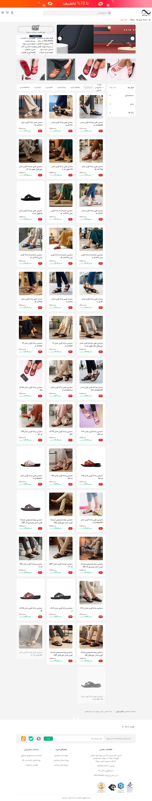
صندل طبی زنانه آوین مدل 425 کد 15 (31, 300)
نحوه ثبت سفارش (61, 755)
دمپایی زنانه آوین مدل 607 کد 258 (92, 433)
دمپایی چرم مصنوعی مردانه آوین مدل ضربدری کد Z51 (92, 565)
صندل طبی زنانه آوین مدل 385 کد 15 (92, 168)
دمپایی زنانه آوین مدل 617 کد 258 (61, 433)
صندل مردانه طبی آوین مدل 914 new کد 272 (91, 388)
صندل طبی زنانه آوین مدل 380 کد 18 (31, 123)
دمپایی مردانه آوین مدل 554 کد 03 (61, 565)
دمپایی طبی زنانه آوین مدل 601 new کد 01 (62, 388)
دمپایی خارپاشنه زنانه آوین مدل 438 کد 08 (31, 256)
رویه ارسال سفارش (61, 760)
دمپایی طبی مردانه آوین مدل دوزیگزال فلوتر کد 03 (30, 168)
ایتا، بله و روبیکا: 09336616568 (106, 775)
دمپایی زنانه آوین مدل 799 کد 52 (31, 433)
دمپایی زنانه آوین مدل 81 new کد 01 (62, 344)
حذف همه (112, 87)
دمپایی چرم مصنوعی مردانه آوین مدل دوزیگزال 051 (92, 653)
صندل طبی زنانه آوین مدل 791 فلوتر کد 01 (62, 168)
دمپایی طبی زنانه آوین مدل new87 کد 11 (31, 477)
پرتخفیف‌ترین (25, 87)
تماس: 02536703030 (105, 766)
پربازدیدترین (61, 87)
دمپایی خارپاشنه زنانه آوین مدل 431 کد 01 (92, 256)
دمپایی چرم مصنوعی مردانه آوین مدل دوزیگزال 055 (61, 521)
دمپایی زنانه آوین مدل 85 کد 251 (30, 388)
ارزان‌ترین (37, 87)
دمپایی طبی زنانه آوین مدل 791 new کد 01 (92, 698)
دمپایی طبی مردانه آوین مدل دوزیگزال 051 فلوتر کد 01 (91, 344)
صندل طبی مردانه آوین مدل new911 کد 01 (91, 123)
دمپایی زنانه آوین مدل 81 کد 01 (61, 609)
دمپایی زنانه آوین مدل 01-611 (91, 608)
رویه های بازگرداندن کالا (31, 760)
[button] (60, 38)
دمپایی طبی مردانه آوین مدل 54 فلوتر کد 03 (30, 653)
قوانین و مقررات (31, 765)
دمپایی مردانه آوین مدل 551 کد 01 (31, 565)
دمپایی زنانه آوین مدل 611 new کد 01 (32, 344)
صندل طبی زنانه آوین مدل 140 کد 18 (92, 212)
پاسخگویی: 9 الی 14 (105, 771)
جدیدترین (88, 87)
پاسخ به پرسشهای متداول (31, 755)
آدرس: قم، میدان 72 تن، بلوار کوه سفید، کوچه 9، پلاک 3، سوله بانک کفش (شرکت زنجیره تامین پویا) (105, 758)
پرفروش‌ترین (75, 87)
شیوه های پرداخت (61, 765)
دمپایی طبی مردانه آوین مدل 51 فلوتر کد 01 (30, 212)
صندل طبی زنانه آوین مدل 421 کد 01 (62, 300)
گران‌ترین (49, 87)
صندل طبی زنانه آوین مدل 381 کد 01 (62, 123)
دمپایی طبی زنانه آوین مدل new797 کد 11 (92, 521)
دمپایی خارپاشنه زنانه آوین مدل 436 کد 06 (62, 212)
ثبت (48, 738)
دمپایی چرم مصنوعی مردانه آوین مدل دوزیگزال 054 (61, 653)
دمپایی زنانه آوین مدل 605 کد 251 (92, 477)
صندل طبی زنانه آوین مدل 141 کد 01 (92, 300)
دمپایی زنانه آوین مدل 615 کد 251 (62, 477)
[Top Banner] (76, 4)
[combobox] (76, 13)
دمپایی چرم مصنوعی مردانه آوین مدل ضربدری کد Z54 (31, 521)
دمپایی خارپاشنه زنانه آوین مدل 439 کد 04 (62, 256)
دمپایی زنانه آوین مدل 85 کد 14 (30, 609)
